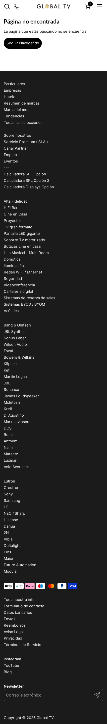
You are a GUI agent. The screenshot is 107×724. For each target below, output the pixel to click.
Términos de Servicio (22, 644)
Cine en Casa (15, 214)
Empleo (10, 154)
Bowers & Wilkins (19, 357)
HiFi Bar (11, 207)
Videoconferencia (19, 285)
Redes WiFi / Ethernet (23, 272)
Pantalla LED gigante (22, 233)
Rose (8, 434)
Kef (6, 370)
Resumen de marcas (22, 103)
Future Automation (20, 565)
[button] (7, 6)
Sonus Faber (15, 338)
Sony (8, 494)
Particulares (14, 83)
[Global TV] (53, 6)
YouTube (11, 665)
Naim (8, 447)
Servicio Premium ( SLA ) (26, 141)
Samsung (12, 500)
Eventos (11, 161)
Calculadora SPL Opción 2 (26, 180)
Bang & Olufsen (17, 325)
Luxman (10, 460)
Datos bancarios (18, 612)
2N (6, 532)
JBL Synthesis (16, 331)
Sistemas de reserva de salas (29, 297)
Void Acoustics (17, 466)
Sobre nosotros (17, 135)
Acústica (11, 310)
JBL (7, 383)
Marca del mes (16, 109)
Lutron (9, 481)
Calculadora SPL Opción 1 (26, 174)
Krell (8, 408)
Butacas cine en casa (22, 246)
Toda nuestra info (19, 599)
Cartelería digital (18, 291)
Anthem (10, 441)
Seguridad (13, 278)
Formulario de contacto (24, 606)
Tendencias (14, 116)
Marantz (11, 454)
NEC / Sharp (14, 513)
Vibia (8, 539)
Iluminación (14, 265)
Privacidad (13, 638)
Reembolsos (15, 625)
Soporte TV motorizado (24, 240)
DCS (8, 428)
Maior (9, 558)
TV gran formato (18, 227)
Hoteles (10, 96)
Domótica (12, 259)
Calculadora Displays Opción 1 (30, 187)
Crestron (11, 487)
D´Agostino (14, 415)
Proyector (12, 220)
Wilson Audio (15, 344)
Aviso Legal (14, 631)
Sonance (11, 389)
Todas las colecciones (23, 122)
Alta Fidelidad (16, 201)
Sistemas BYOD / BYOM (24, 304)
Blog (8, 672)
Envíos (9, 619)
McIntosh (12, 402)
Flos (7, 552)
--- (6, 129)
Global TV (45, 717)
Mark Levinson (16, 421)
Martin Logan (15, 376)
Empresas (12, 90)
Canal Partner (16, 148)
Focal (8, 351)
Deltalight (12, 545)
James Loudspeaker (21, 396)
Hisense (11, 519)
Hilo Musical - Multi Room (26, 252)
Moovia (10, 571)
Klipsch (10, 363)
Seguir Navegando (22, 43)
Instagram (12, 659)
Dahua (9, 526)
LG (6, 507)
